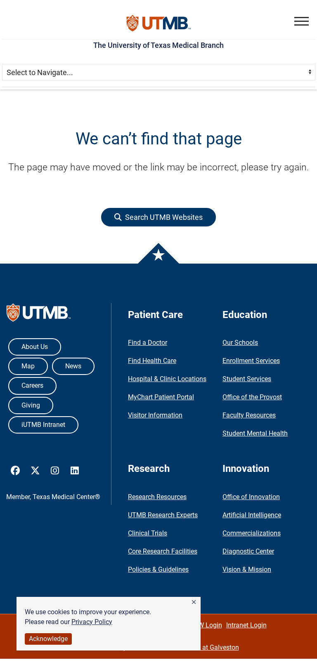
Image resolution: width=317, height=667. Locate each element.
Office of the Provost (252, 397)
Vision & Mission (246, 569)
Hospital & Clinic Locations (167, 379)
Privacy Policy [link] (91, 622)
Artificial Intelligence (251, 515)
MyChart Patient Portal (161, 397)
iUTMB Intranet (43, 425)
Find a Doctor (147, 342)
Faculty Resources (249, 415)
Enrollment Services (251, 361)
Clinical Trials (147, 533)
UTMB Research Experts (163, 515)
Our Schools (240, 342)
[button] (193, 602)
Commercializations (251, 533)
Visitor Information (155, 415)
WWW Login (204, 625)
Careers (32, 385)
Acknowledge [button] (48, 639)
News (73, 366)
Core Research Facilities (162, 551)
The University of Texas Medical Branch (158, 45)
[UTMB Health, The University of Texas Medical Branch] (38, 314)
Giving (30, 405)
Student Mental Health (255, 433)
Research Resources (157, 497)
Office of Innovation (251, 497)
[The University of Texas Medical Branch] (158, 23)
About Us (34, 347)
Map (28, 366)
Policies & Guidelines (158, 569)
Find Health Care (152, 361)
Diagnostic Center (248, 551)
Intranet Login (246, 625)
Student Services (246, 379)
